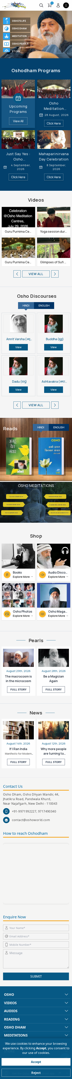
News (36, 713)
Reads (10, 428)
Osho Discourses (37, 296)
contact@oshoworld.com (31, 820)
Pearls (36, 640)
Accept (36, 1062)
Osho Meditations (36, 485)
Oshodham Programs (36, 70)
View (18, 347)
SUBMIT (36, 976)
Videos (36, 200)
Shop (36, 536)
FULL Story (18, 689)
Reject (36, 1073)
